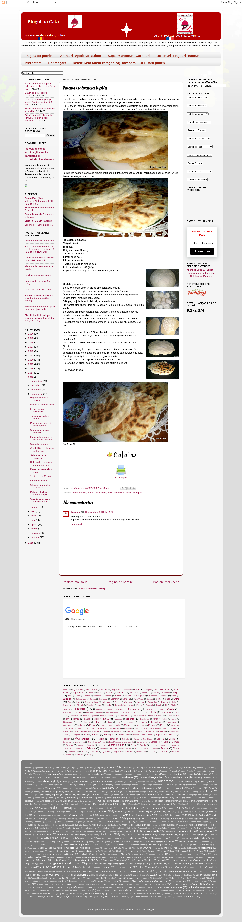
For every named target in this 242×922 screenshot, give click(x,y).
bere (47, 777)
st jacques (160, 884)
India (110, 492)
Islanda (86, 719)
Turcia (176, 748)
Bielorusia (97, 696)
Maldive (102, 725)
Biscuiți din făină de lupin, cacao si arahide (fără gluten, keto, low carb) (40, 318)
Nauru (136, 728)
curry (30, 808)
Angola (149, 690)
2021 (31, 355)
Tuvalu (84, 752)
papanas (138, 857)
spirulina (129, 884)
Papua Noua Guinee (184, 857)
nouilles (43, 854)
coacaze (107, 795)
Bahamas (145, 693)
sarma (89, 878)
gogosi (58, 822)
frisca (161, 815)
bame (146, 774)
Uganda (105, 751)
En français (57, 63)
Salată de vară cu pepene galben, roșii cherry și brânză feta (40, 86)
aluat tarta (153, 768)
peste (49, 864)
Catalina (75, 512)
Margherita (32, 845)
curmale (213, 804)
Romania (82, 738)
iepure (154, 825)
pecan (172, 860)
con (29, 798)
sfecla (64, 881)
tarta (179, 887)
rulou (95, 875)
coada (116, 795)
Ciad (69, 702)
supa (69, 887)
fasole (141, 811)
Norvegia (67, 731)
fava (152, 812)
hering (95, 825)
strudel (214, 884)
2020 (31, 360)
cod (160, 795)
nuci (72, 854)
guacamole (139, 822)
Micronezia (175, 725)
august (35, 507)
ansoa (60, 771)
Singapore (155, 742)
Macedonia (171, 722)
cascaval (152, 788)
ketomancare (42, 834)
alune (165, 767)
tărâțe (202, 887)
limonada (157, 838)
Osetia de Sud (117, 731)
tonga (89, 755)
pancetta (113, 857)
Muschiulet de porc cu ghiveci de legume (41, 438)
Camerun (115, 699)
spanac (92, 884)
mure (61, 851)
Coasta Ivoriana (91, 702)
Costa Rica (152, 702)
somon (205, 881)
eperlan (31, 812)
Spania (90, 745)
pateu (140, 860)
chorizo (178, 792)
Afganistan (77, 689)
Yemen (68, 755)
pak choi (50, 857)
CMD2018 (94, 795)
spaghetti (82, 884)
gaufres (142, 819)
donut (101, 808)
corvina (189, 798)
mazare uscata (139, 845)
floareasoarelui (40, 815)
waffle (115, 896)
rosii (50, 874)
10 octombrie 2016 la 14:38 (99, 512)
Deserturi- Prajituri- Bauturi (178, 56)
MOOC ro (147, 848)
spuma (138, 884)
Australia (109, 693)
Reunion (66, 739)
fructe (188, 814)
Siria (166, 742)
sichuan (74, 881)
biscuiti (129, 777)
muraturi (51, 851)
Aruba (99, 693)
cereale (28, 792)
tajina (150, 887)
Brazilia (164, 696)
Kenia (155, 719)
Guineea (79, 712)
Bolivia (118, 696)
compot (192, 795)
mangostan (206, 842)
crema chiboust (148, 801)
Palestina (150, 731)
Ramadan (190, 867)
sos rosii (70, 884)
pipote (131, 864)
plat (169, 864)
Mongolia (90, 728)
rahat (180, 867)
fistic (211, 812)
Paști (130, 860)
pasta (55, 860)
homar (104, 825)
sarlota (79, 878)
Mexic (163, 725)
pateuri (150, 860)
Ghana (149, 709)
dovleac (121, 808)
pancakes (101, 857)
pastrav (120, 860)
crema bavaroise (114, 801)
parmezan (30, 860)
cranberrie (87, 801)
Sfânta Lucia (80, 742)
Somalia (80, 745)
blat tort (142, 777)
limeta (148, 838)
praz (69, 867)
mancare (166, 841)
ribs (123, 871)
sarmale (99, 878)
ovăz (30, 857)
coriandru (155, 798)
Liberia (109, 722)
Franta (102, 492)
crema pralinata (75, 804)
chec (66, 791)
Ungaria (116, 751)
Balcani (138, 774)
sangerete (212, 875)
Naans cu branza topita (42, 404)
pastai (64, 860)
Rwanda (114, 739)
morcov (168, 848)
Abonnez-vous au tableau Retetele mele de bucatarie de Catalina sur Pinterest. (201, 273)
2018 (31, 368)
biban (75, 777)
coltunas (169, 795)
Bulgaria (67, 699)
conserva (87, 797)
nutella (108, 854)
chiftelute (114, 791)
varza (176, 893)
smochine (163, 881)
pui (130, 867)
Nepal (145, 728)
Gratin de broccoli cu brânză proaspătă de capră (39, 259)
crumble (165, 804)
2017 (31, 373)
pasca (44, 860)
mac (213, 838)
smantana (148, 881)
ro (134, 492)
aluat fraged (139, 768)
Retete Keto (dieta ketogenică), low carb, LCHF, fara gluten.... (121, 63)
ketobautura (170, 831)
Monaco (80, 728)
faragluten (101, 811)
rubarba (74, 875)
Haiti (134, 712)
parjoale (210, 857)
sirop (116, 881)
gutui (215, 822)
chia (104, 792)
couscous (29, 801)
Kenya (128, 831)
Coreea (128, 702)
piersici (113, 864)
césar (36, 792)
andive (187, 767)
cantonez (31, 788)
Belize (70, 696)
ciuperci (55, 795)
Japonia (130, 719)
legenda (41, 838)
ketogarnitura (205, 831)
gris (130, 822)
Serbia (172, 739)
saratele (51, 878)
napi (123, 851)
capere (41, 788)
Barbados (166, 693)
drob (146, 808)
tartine (191, 887)
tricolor (153, 890)
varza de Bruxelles (193, 893)
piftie (122, 864)
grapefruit (90, 822)
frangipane (113, 815)
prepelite (97, 867)
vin (58, 897)
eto (76, 812)
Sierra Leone (142, 742)
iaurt (144, 825)
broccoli (119, 782)
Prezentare (33, 63)
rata (200, 867)
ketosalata (62, 834)
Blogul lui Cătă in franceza (38, 221)
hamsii (85, 825)
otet (197, 854)
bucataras (93, 492)
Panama (162, 731)
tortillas (133, 890)
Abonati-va (202, 251)
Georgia (120, 709)
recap (40, 871)
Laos (78, 722)
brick (88, 782)
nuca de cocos (57, 854)
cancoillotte (191, 785)
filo (192, 812)
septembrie (37, 394)
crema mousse (41, 804)
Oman (105, 731)
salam (144, 875)
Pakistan (130, 731)
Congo (117, 702)
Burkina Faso (81, 699)
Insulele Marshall (139, 716)
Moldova (69, 728)
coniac (60, 798)
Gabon (99, 709)
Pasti (98, 860)
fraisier (103, 815)
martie (34, 528)
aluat (75, 492)
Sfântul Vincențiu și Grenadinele (121, 742)
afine (48, 768)
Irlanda (76, 719)
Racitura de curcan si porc (38, 275)
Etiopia (158, 705)
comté (214, 795)
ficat (169, 811)
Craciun (66, 801)
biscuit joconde (117, 777)
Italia (106, 718)
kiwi (122, 835)
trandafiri (143, 890)
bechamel (203, 774)
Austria (120, 692)
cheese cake (91, 792)
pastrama (109, 860)
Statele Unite (116, 744)
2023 (31, 347)
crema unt (89, 804)
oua (205, 854)
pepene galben (186, 860)
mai (33, 520)
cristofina (134, 804)
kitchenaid (119, 492)
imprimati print (121, 477)
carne (111, 787)
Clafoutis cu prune (39, 444)
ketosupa (78, 835)
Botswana (153, 696)
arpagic (175, 771)
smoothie (175, 881)
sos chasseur (42, 884)
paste (87, 860)
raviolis (211, 867)
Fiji (166, 705)
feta (159, 811)
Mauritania (141, 725)
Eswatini (149, 705)
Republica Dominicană (166, 734)
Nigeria (173, 728)
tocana (68, 890)
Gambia (109, 709)
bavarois (192, 774)
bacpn (108, 774)
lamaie (169, 834)
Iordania (169, 716)
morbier (158, 848)
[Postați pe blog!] (125, 488)
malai (108, 842)
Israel (96, 719)
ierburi (164, 825)
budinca (188, 781)
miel (50, 848)
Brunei (173, 696)
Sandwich (200, 875)
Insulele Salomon (156, 716)
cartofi (139, 788)
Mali (110, 725)
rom (201, 871)
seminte (146, 878)
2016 (31, 377)
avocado (51, 774)
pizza (145, 863)
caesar (88, 785)
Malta (118, 725)
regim (48, 871)
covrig (39, 801)
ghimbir (199, 819)
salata (153, 874)
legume (53, 837)
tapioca (170, 887)
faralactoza (120, 812)
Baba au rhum (78, 774)
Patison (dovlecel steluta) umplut (39, 493)
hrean (124, 825)
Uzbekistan (141, 752)
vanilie (157, 894)
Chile (167, 699)
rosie (43, 875)
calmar (126, 785)
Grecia (170, 709)
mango (182, 842)
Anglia (137, 689)
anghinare (211, 768)
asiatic (200, 771)
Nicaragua (154, 728)
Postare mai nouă (75, 582)
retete (104, 871)
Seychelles (67, 742)
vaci (147, 893)
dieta (75, 808)
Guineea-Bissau (112, 712)
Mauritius (152, 725)
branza (82, 492)
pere (215, 860)
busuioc (69, 785)
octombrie (36, 389)
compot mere (203, 795)
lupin (191, 838)
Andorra (127, 690)
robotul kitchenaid (176, 871)
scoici (121, 878)
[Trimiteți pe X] (128, 488)
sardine (62, 878)
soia (184, 881)
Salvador (125, 739)
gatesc (130, 818)
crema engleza (181, 801)
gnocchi (38, 822)
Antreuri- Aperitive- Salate (80, 56)
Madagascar (68, 725)
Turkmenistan (73, 752)
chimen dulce (138, 792)
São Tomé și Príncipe (36, 878)
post (42, 867)
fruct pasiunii (176, 815)
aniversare (49, 771)
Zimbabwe (79, 755)
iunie (34, 515)
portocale (199, 864)
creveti (111, 804)
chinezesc (164, 791)
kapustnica (76, 831)
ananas (177, 768)
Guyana (126, 712)
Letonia (87, 722)
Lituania (143, 722)
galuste (71, 819)
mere (164, 845)
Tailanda (91, 748)
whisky (126, 897)
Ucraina (94, 751)
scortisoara (134, 878)
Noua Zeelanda (82, 731)
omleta (142, 854)
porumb (31, 867)
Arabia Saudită (115, 771)
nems (163, 851)
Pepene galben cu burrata (39, 399)
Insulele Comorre (107, 716)
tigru (34, 890)
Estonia (139, 705)
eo (216, 808)
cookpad (121, 797)
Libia (118, 722)
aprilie (34, 524)
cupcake (192, 804)
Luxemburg (156, 722)
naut (152, 851)
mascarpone (70, 845)
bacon (100, 774)
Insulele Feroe (123, 716)
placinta (158, 863)
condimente (39, 798)
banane (155, 774)
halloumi (68, 825)
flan (26, 815)
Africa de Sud (91, 689)
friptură (149, 815)
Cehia (158, 699)
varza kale (210, 894)
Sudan (133, 745)
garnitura (114, 818)
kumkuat (150, 835)
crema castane (131, 801)
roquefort (34, 875)
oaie (116, 854)
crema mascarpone (199, 801)
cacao (79, 785)
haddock (50, 825)
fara (90, 812)
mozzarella (206, 848)
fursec (41, 818)
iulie (33, 511)
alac (81, 768)
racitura (161, 867)
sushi (99, 887)
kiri (88, 835)
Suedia (143, 745)
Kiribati (164, 719)
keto (136, 831)
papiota (159, 857)
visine (90, 897)
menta (152, 845)
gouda (80, 822)
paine (129, 492)
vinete (79, 896)
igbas (172, 825)
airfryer (73, 768)
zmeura (191, 896)
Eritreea (40, 812)
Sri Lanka (102, 745)
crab (58, 801)
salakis (135, 875)
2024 (31, 342)
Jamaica (118, 719)
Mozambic (101, 728)
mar (215, 842)
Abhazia (66, 690)
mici (215, 845)
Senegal (160, 739)
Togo (137, 748)
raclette (171, 867)
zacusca (159, 897)
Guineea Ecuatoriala (94, 712)
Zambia (169, 897)
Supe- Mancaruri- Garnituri (129, 56)
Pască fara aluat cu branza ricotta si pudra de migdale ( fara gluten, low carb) (39, 249)
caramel (88, 788)
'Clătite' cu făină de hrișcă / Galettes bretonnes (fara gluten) (39, 298)
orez (161, 854)
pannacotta (125, 857)
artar (183, 771)
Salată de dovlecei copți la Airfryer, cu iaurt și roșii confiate (38, 118)
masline (87, 845)
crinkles (123, 804)
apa (87, 771)
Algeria (115, 689)
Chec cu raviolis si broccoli (39, 431)
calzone (135, 785)
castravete (179, 788)
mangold (194, 842)
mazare (123, 845)
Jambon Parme (42, 831)
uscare (114, 893)
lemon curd (71, 838)
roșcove (64, 875)
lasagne (213, 835)
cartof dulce (127, 788)
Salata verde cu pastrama (38, 456)
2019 (31, 364)
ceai (190, 788)
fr (93, 815)
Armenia (90, 693)
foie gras (64, 815)
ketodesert (185, 831)
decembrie (37, 381)
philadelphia (100, 864)
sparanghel (116, 884)
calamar (116, 785)
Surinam (153, 745)
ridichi (145, 871)
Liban (97, 722)
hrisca (134, 825)
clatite (68, 795)
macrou (41, 842)
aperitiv (97, 770)
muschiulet (83, 851)
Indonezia (166, 712)
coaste (141, 795)
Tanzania (113, 748)
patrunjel (161, 860)
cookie (110, 798)
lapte (201, 834)
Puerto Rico (124, 735)
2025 (31, 338)
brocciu (110, 782)
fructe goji (203, 815)
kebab (111, 831)
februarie (36, 533)
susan (90, 887)
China (176, 699)
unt (81, 893)
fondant (87, 815)
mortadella (182, 848)
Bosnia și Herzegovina (135, 696)
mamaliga (152, 842)
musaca (70, 851)
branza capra (65, 782)
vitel (106, 897)
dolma (92, 808)
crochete (155, 804)
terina (27, 890)
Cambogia (103, 699)
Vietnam (175, 751)
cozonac (49, 801)
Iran (67, 719)
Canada (126, 699)
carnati (99, 788)
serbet (165, 878)
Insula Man (75, 716)
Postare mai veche (166, 582)
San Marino (148, 739)
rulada (84, 875)
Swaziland (164, 745)
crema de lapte (164, 801)
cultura (183, 804)
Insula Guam (45, 828)
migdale (70, 848)
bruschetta (150, 782)
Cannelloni (213, 785)
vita (97, 896)
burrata (42, 785)
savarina (111, 878)
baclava (91, 774)
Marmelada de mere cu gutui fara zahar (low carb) (40, 307)
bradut (38, 782)
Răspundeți (76, 524)
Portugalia (109, 734)
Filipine (173, 705)
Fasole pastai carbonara (37, 410)
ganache (101, 819)
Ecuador (89, 705)
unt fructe (91, 893)
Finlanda (66, 709)
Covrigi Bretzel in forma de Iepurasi (42, 449)
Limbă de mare (135, 838)
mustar (94, 851)
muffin (27, 851)
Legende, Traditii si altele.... (39, 225)
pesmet (40, 864)
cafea (96, 785)
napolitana (133, 851)
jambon (28, 831)
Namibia (127, 728)
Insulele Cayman (90, 716)
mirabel (96, 848)
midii (42, 848)
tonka (107, 890)
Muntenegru (115, 728)
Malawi (92, 725)
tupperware (199, 890)
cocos (151, 795)
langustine (183, 835)
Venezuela (163, 751)
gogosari (47, 822)
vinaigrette (67, 897)
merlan (187, 845)
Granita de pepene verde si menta (40, 500)
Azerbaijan (134, 693)
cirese (44, 795)
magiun (66, 842)
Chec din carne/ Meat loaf (38, 289)
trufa (179, 890)
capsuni (52, 788)
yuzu (151, 897)
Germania (134, 709)
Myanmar (105, 851)
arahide (128, 771)
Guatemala (67, 712)
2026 (31, 334)
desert (58, 808)
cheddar (78, 792)
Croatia (164, 702)
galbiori (62, 819)
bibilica (83, 777)
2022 (31, 351)
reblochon (29, 871)
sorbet (214, 881)
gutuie (30, 825)
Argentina (78, 692)
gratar (100, 822)
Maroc (127, 725)
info (212, 825)
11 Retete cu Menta (40, 476)
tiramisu (56, 890)
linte (166, 838)
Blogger (150, 909)
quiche (141, 867)
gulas (207, 822)
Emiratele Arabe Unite (124, 705)
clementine (82, 795)
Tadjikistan (79, 748)
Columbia (106, 702)
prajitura (54, 866)
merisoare (177, 845)
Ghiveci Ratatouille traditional (40, 486)
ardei (140, 771)
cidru (195, 792)
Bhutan (87, 696)
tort (123, 890)
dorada (110, 808)
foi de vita (53, 815)
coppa (134, 798)
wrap (134, 897)
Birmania (108, 696)
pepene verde (202, 860)
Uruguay (129, 751)
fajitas (83, 812)
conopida (71, 797)
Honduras (144, 712)
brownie (130, 782)
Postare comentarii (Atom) (91, 589)
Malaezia (81, 725)
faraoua (131, 812)
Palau (140, 731)
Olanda (95, 731)
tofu (75, 890)
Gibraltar (159, 709)
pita (138, 864)
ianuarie (35, 537)
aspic (211, 771)
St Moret (175, 884)
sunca (59, 887)
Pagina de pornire (39, 56)
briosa (98, 781)
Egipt (99, 705)
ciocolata (205, 791)
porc (187, 863)
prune (107, 867)
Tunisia (164, 748)
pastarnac (76, 860)
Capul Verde (138, 699)
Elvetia (108, 705)
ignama (182, 825)
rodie (193, 871)
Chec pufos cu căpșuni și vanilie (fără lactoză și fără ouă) (38, 102)
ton (89, 890)
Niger (164, 728)
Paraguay (76, 735)
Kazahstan (144, 719)
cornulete (166, 798)
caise (106, 785)
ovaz (215, 854)
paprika (169, 857)
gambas (80, 819)
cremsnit (100, 804)
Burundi (93, 699)
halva (77, 825)
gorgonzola (70, 822)
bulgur (211, 782)
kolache (130, 835)
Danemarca (68, 705)
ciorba (27, 795)
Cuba (174, 702)
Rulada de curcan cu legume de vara (41, 463)
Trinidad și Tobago (150, 748)
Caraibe (150, 699)
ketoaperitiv (153, 831)
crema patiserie (58, 804)
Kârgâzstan (67, 722)
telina (210, 887)
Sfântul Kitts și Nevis (96, 742)
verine (40, 897)
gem (153, 818)
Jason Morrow (126, 909)
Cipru (78, 702)
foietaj (75, 815)
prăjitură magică (83, 867)
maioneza (78, 841)
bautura (178, 774)
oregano (152, 854)
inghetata (29, 828)
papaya (149, 857)
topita (139, 492)
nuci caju (84, 854)
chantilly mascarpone (51, 792)
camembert (157, 785)
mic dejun (206, 845)
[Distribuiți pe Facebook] (131, 488)
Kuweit (173, 719)
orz (170, 854)
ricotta (133, 871)
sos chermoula (57, 884)
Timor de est (126, 748)
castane (166, 788)
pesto (88, 864)
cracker (76, 801)
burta (51, 785)
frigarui (139, 815)
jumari (66, 831)
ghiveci (210, 819)
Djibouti (80, 705)
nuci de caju (97, 854)
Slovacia (175, 742)
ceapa (200, 788)
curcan (202, 804)
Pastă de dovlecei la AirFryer (39, 240)
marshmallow (55, 845)
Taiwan (103, 748)
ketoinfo (28, 835)
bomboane (182, 777)
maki (91, 842)
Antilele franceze (162, 689)
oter (190, 854)
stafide (186, 884)
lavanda (31, 838)
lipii (174, 838)
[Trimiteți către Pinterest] (134, 488)
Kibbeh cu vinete (39, 480)
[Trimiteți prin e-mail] (121, 488)
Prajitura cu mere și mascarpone (40, 424)
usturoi (125, 893)
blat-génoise (155, 777)
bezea (56, 777)
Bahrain (155, 693)
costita (211, 798)
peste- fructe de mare (66, 863)
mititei (105, 848)
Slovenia (69, 745)
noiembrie (36, 385)
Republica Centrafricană (142, 735)
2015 (31, 543)
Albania (104, 689)
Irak (177, 716)
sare (71, 878)
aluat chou (126, 768)
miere (59, 848)
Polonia (95, 734)
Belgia (176, 692)
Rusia (101, 739)
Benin (78, 696)
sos (29, 884)
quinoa (151, 867)
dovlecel (135, 808)
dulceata (156, 808)
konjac (140, 835)
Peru (85, 734)
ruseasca (105, 875)
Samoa (136, 739)
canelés (203, 785)
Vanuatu (152, 752)
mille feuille (85, 848)
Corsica (140, 702)
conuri (100, 798)
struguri (31, 887)
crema (97, 801)
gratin (110, 821)
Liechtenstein (130, 722)
